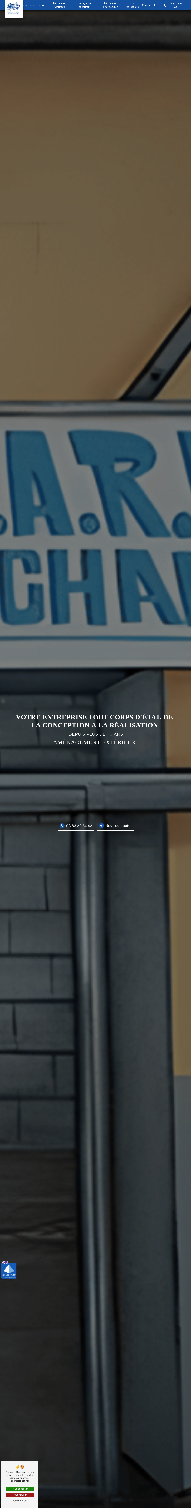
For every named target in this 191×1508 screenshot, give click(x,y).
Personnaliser (19, 1500)
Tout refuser (20, 1494)
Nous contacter (118, 825)
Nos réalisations (132, 5)
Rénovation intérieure (59, 5)
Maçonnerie (27, 5)
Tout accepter (20, 1488)
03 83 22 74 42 (175, 5)
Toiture (42, 5)
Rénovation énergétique (110, 5)
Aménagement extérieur (84, 5)
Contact (147, 5)
